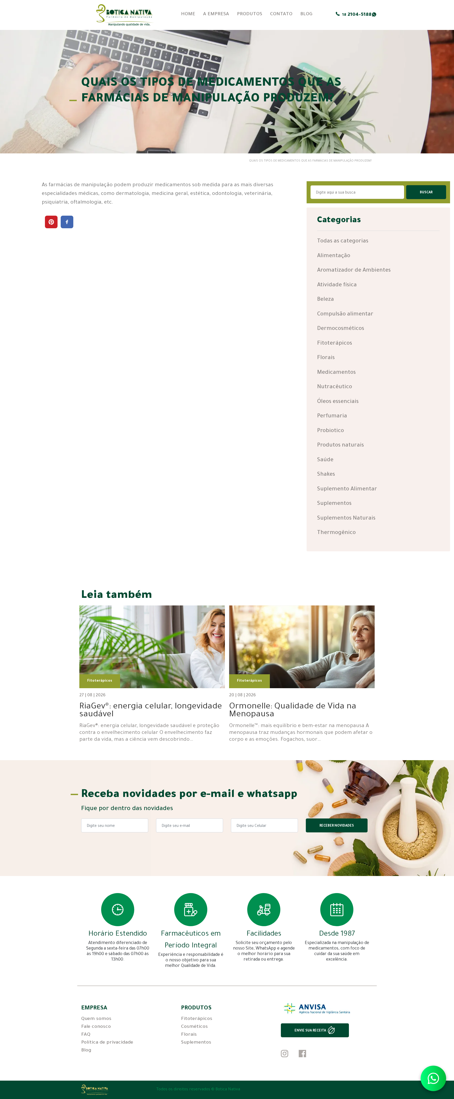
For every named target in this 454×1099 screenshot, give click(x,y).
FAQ (85, 1035)
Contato (281, 14)
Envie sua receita (310, 1031)
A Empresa (216, 14)
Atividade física (337, 285)
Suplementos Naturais (346, 519)
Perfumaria (332, 416)
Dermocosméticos (340, 329)
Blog (306, 14)
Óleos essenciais (338, 402)
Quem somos (96, 1019)
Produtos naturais (340, 446)
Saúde (325, 460)
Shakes (326, 475)
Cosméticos (194, 1027)
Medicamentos (336, 373)
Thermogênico (336, 533)
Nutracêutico (334, 387)
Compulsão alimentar (345, 315)
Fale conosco (96, 1027)
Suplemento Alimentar (347, 489)
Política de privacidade (107, 1042)
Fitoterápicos (334, 344)
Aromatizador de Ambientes (354, 271)
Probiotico (330, 431)
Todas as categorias (342, 242)
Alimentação (333, 256)
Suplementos (334, 504)
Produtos (249, 14)
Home (188, 14)
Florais (326, 358)
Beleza (325, 300)
